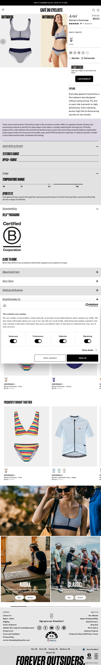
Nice (32, 649)
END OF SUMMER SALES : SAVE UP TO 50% (50, 3)
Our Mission (93, 616)
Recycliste (94, 625)
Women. (30, 597)
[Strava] (57, 627)
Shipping (6, 622)
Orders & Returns (10, 625)
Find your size (89, 58)
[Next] (95, 571)
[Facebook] (45, 627)
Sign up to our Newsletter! (51, 621)
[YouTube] (51, 627)
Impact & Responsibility (89, 619)
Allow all (82, 358)
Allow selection (50, 358)
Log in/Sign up (84, 79)
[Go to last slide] (3, 41)
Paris (41, 649)
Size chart (75, 58)
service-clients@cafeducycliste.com (16, 640)
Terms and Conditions (11, 634)
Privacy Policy (8, 637)
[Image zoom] (20, 40)
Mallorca (63, 649)
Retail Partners (92, 622)
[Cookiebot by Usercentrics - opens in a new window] (87, 305)
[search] (93, 9)
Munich (49, 653)
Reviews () (88, 24)
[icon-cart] (98, 9)
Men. (19, 597)
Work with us (93, 628)
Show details (87, 350)
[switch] (38, 341)
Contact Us (7, 616)
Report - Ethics (8, 619)
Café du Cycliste (93, 663)
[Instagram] (39, 627)
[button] (51, 637)
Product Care (8, 631)
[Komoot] (63, 627)
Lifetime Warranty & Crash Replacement (18, 628)
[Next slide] (64, 41)
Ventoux (51, 649)
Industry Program (91, 631)
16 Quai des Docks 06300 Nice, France (83, 634)
